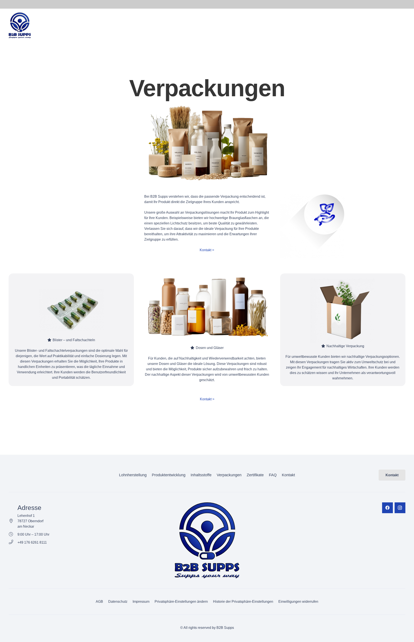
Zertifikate (255, 475)
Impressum (141, 601)
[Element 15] (20, 25)
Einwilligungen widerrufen (298, 601)
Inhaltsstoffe (201, 475)
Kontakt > (207, 250)
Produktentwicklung (168, 475)
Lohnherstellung (133, 475)
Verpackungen (229, 475)
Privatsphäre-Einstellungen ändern (181, 601)
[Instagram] (400, 507)
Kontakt (288, 475)
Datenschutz (117, 601)
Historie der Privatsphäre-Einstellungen (243, 601)
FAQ (273, 475)
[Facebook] (387, 507)
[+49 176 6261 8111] (13, 542)
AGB (99, 601)
